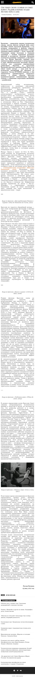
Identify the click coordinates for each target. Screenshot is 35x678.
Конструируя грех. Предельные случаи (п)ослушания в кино (17, 623)
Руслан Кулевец (6, 15)
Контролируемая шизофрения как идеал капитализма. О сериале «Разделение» (13, 663)
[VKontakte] (20, 670)
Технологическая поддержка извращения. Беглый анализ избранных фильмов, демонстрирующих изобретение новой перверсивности (16, 650)
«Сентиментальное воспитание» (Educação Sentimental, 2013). (17, 168)
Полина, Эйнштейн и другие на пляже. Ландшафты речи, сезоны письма (16, 610)
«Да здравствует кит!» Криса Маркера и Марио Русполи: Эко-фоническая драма (15, 657)
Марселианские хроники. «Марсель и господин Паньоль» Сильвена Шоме (15, 635)
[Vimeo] (17, 670)
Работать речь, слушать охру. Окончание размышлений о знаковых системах (13, 604)
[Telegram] (14, 670)
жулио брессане (10, 595)
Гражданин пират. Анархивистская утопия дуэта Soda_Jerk (16, 629)
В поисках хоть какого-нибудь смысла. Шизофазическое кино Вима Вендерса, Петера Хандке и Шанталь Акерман (15, 642)
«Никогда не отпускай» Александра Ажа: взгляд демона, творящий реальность (15, 616)
